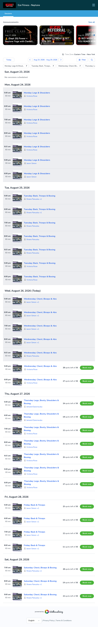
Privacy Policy (48, 620)
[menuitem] (16, 66)
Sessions (8, 13)
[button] (31, 96)
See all (91, 22)
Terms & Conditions (64, 620)
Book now (87, 367)
